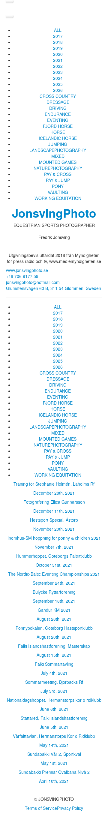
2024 (58, 78)
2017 (58, 36)
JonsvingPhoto (54, 213)
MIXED (57, 156)
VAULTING (58, 192)
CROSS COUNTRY (58, 96)
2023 (58, 72)
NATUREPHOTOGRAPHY (58, 168)
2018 (58, 42)
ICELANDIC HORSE (58, 138)
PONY (58, 186)
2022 (58, 66)
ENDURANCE (58, 114)
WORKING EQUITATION (57, 198)
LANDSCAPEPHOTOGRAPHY (57, 150)
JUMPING (57, 144)
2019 (58, 48)
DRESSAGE (57, 102)
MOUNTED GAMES (57, 162)
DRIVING (58, 108)
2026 (58, 90)
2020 (58, 54)
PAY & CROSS (57, 174)
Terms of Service (41, 808)
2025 (58, 84)
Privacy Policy (70, 808)
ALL (58, 30)
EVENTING (57, 120)
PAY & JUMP (58, 180)
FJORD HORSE (58, 126)
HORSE (57, 132)
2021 (58, 60)
